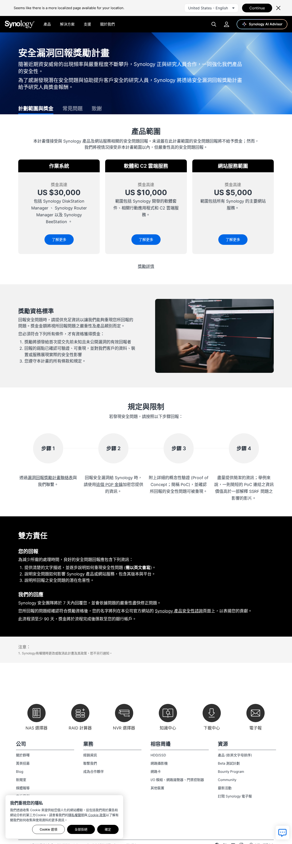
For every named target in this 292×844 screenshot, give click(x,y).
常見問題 (73, 108)
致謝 (97, 108)
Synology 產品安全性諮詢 (179, 611)
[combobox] (211, 8)
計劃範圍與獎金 (35, 108)
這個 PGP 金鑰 (109, 484)
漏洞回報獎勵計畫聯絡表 (50, 477)
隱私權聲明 (76, 815)
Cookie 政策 (96, 815)
